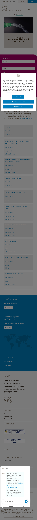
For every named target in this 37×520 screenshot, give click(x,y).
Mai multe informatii (11, 92)
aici (26, 89)
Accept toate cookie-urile (18, 101)
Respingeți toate (18, 106)
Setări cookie (18, 96)
